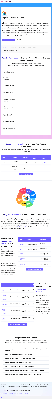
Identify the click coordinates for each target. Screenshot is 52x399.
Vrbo (21, 249)
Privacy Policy (4, 393)
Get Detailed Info (8, 130)
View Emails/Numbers (8, 39)
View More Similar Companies (34, 269)
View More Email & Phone (26, 174)
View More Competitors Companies (17, 324)
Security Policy (13, 393)
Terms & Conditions (23, 393)
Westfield (22, 244)
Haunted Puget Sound (4, 318)
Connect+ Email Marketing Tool (19, 227)
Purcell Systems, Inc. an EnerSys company (4, 296)
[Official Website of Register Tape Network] (17, 39)
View (45, 162)
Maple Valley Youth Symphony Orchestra (4, 310)
